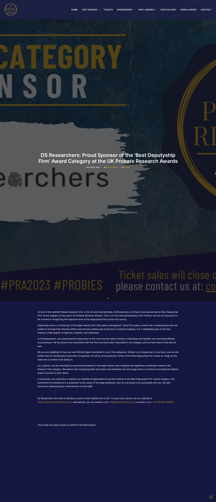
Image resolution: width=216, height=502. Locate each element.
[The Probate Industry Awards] (10, 9)
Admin (127, 167)
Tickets (108, 9)
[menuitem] (75, 9)
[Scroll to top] (211, 497)
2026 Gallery (168, 9)
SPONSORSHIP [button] (124, 9)
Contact (206, 9)
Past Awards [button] (146, 9)
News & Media (188, 9)
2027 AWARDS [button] (89, 9)
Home (74, 9)
